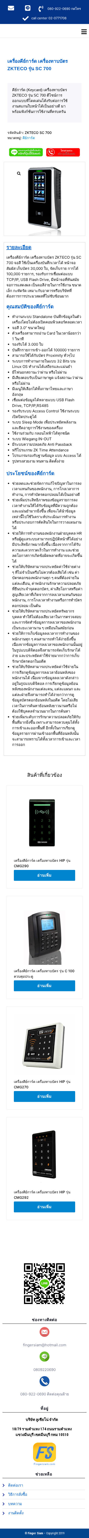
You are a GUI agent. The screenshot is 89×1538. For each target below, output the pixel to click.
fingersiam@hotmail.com (44, 1345)
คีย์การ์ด (28, 138)
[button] (19, 173)
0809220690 (44, 1369)
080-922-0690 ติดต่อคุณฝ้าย (44, 1394)
